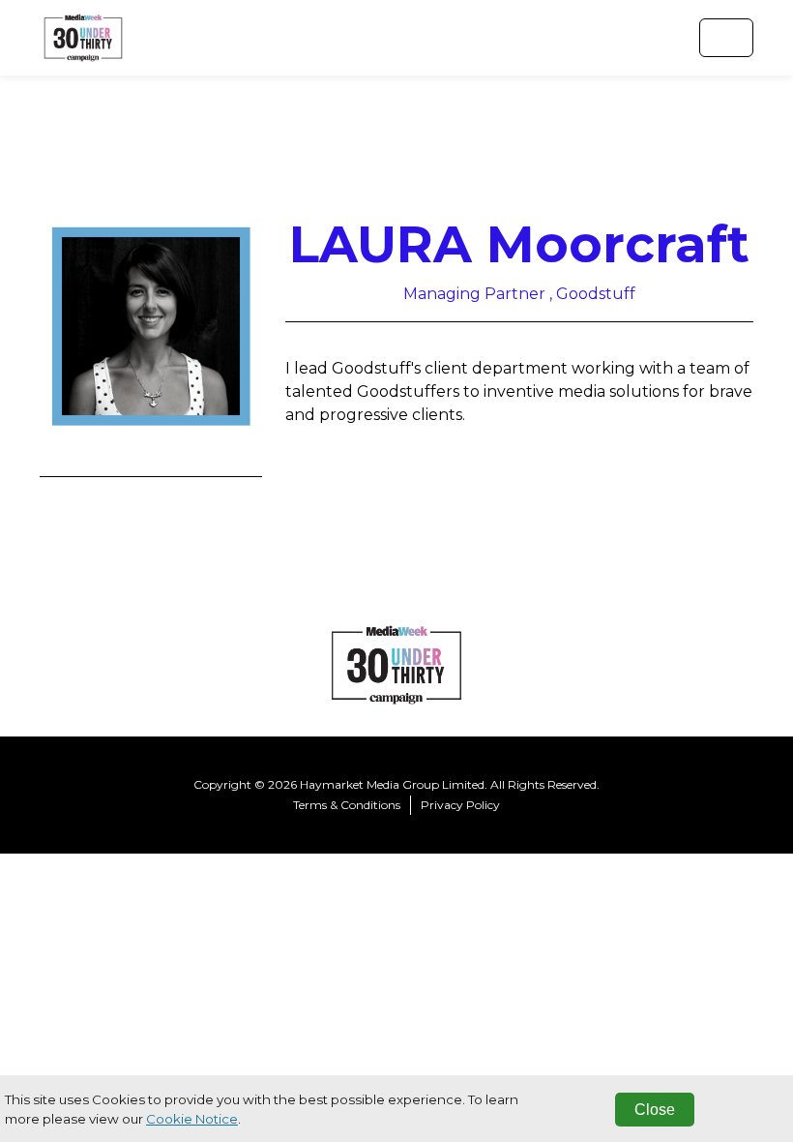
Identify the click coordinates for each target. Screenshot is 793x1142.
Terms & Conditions (346, 804)
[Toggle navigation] (726, 37)
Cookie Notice (192, 1119)
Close (654, 1109)
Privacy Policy (460, 804)
